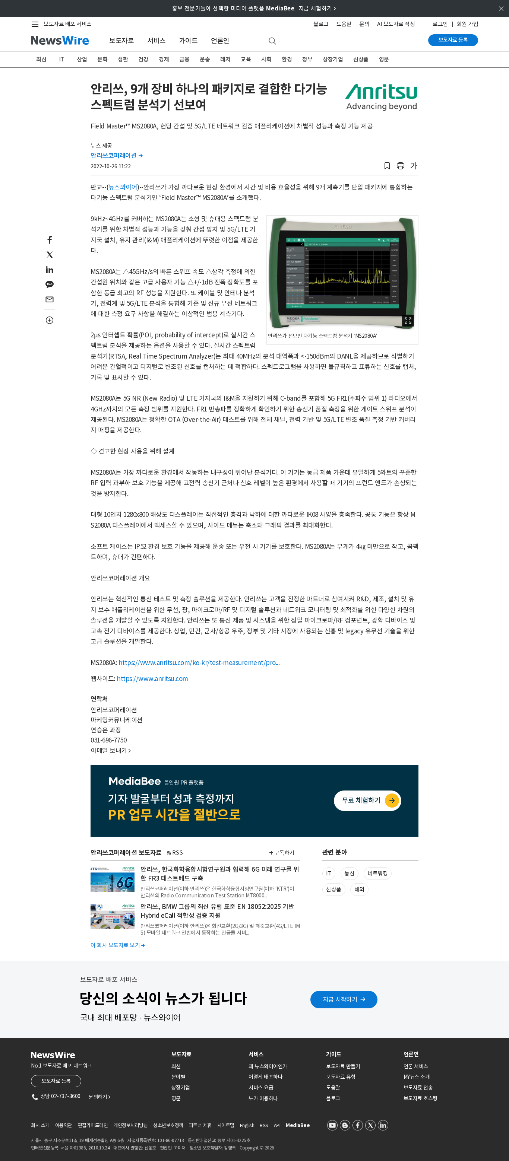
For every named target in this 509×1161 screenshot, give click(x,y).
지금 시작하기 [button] (340, 999)
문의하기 (99, 1097)
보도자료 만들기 (343, 1066)
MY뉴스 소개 (417, 1076)
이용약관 (63, 1125)
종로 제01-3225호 (233, 1140)
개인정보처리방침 (130, 1125)
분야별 (178, 1076)
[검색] (272, 41)
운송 (205, 59)
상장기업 (333, 59)
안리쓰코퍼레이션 (116, 156)
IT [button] (328, 873)
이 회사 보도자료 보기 (118, 945)
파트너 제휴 (200, 1125)
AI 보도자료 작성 (396, 24)
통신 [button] (349, 873)
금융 (184, 59)
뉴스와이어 (122, 187)
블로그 (321, 24)
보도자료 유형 (340, 1076)
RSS (177, 852)
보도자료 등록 (453, 39)
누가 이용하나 (263, 1098)
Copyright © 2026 (257, 1148)
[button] (387, 165)
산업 (82, 59)
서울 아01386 (73, 1148)
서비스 (156, 40)
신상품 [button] (333, 889)
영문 (384, 59)
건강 (143, 59)
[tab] (207, 1054)
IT (61, 59)
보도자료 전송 (418, 1087)
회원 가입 (467, 24)
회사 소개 (40, 1125)
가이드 (188, 40)
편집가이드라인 (93, 1125)
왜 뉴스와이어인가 (268, 1066)
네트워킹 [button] (377, 873)
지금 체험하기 (317, 8)
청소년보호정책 (168, 1125)
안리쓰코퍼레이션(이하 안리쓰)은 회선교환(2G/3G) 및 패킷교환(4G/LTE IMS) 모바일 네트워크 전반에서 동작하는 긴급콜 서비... (220, 929)
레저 (225, 59)
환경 (287, 59)
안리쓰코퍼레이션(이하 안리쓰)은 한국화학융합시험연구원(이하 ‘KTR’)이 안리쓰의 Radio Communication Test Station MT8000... (217, 892)
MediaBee (298, 1125)
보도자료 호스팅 (420, 1098)
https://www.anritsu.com (152, 679)
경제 (164, 59)
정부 (307, 59)
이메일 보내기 (111, 751)
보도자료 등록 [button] (56, 1081)
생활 (123, 59)
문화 (102, 59)
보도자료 (121, 40)
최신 (41, 59)
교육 (246, 59)
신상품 (361, 59)
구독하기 (284, 852)
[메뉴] (36, 24)
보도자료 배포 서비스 (68, 24)
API (277, 1125)
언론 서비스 (416, 1066)
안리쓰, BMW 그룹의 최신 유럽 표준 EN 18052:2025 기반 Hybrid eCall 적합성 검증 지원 (217, 911)
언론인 (220, 40)
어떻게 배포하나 (265, 1076)
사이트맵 (225, 1125)
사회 (266, 59)
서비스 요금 (261, 1087)
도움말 (344, 24)
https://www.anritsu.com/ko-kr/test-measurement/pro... (199, 663)
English (247, 1125)
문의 (364, 24)
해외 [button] (359, 889)
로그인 (440, 24)
